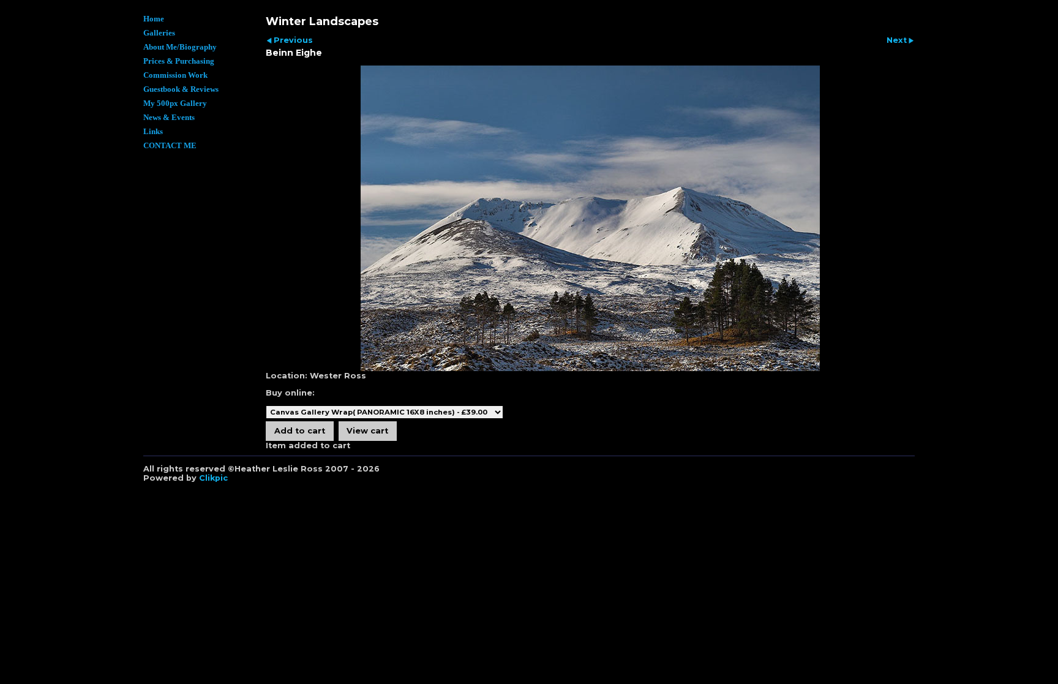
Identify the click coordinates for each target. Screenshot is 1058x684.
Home (153, 19)
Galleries (159, 33)
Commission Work (175, 75)
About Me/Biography (180, 47)
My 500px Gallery (175, 103)
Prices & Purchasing (178, 61)
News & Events (169, 117)
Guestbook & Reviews (181, 89)
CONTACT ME (170, 145)
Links (153, 131)
